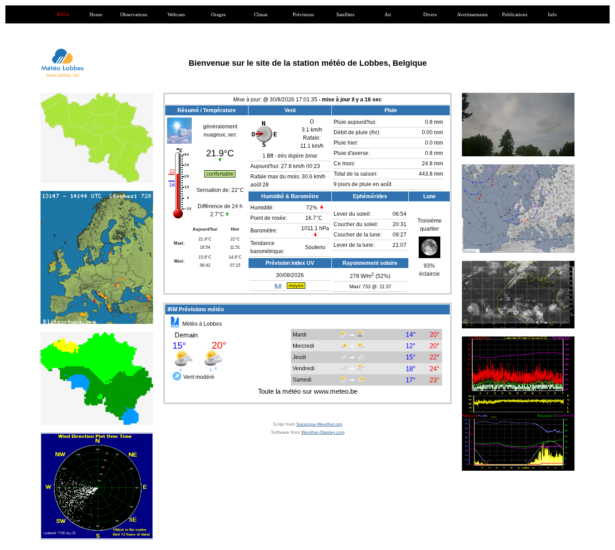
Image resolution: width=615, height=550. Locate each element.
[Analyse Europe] (518, 208)
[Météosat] (518, 294)
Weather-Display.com (322, 432)
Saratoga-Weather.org (319, 424)
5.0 (278, 285)
